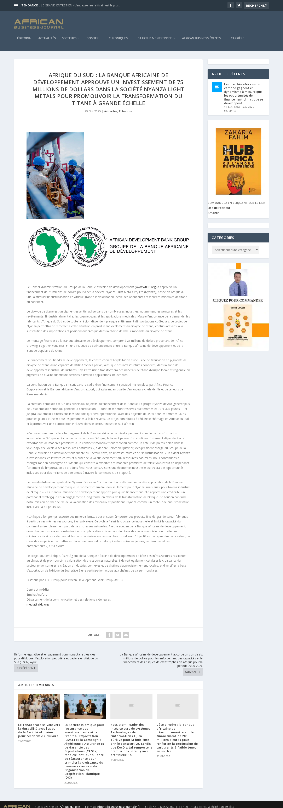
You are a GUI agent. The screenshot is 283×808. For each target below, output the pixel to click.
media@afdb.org (38, 604)
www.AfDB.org (146, 287)
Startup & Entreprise (155, 38)
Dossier (93, 38)
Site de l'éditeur (219, 208)
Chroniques (118, 38)
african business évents (201, 38)
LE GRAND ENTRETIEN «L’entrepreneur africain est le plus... (81, 5)
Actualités (47, 38)
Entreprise (125, 111)
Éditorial (24, 38)
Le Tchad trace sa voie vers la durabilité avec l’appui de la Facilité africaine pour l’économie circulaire (39, 730)
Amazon (214, 213)
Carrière (237, 38)
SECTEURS (69, 38)
